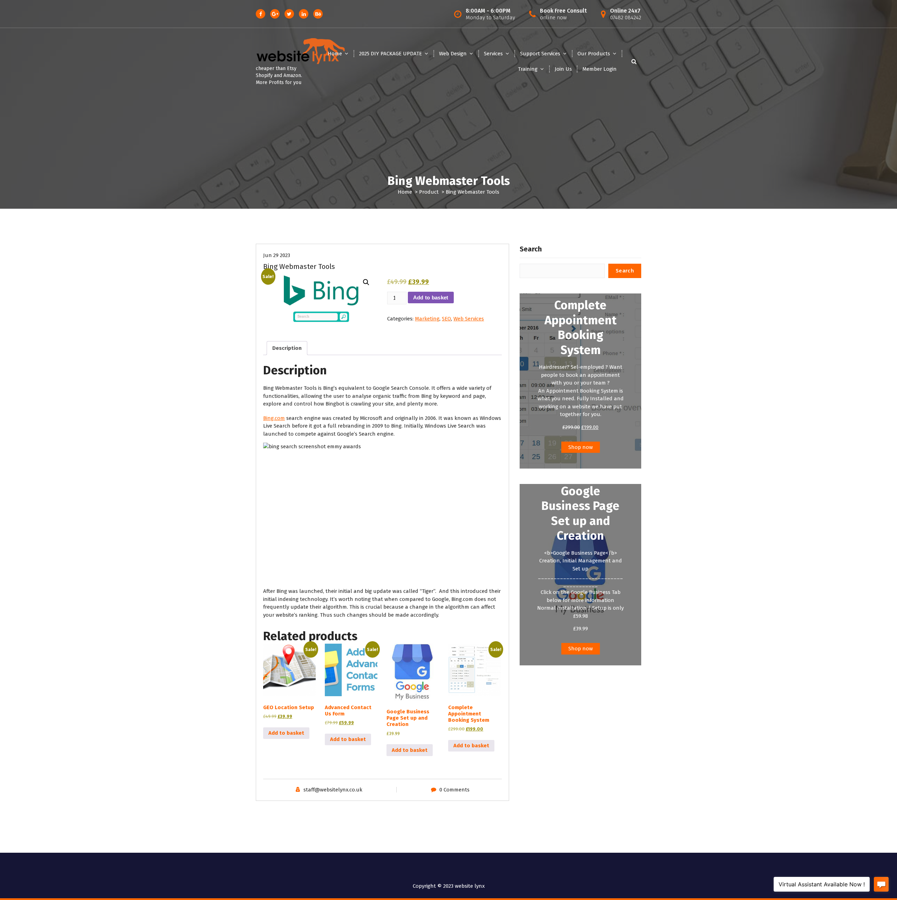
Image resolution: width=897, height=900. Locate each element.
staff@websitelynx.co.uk (332, 790)
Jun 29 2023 (276, 255)
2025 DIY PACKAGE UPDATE (390, 53)
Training (527, 69)
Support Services (540, 53)
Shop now (580, 447)
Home (335, 53)
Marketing (427, 319)
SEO (446, 319)
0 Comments (454, 790)
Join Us (563, 69)
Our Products (593, 53)
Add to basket (430, 297)
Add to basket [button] (286, 733)
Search (531, 249)
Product (429, 192)
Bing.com (274, 418)
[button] (366, 282)
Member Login (599, 69)
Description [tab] (287, 348)
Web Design (453, 53)
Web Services (468, 319)
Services (493, 53)
